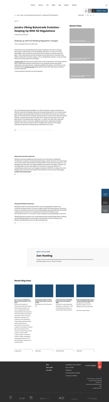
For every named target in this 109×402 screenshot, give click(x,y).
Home (18, 15)
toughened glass (30, 67)
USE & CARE (49, 367)
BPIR (47, 365)
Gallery (53, 5)
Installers (66, 5)
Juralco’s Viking (18, 61)
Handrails (68, 370)
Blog (60, 5)
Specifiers (74, 5)
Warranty (99, 376)
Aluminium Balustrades (72, 373)
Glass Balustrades (71, 375)
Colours (49, 370)
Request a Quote (101, 10)
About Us (41, 5)
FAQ (47, 5)
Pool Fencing (69, 367)
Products (33, 5)
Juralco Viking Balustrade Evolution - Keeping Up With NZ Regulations (41, 15)
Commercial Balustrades (73, 365)
